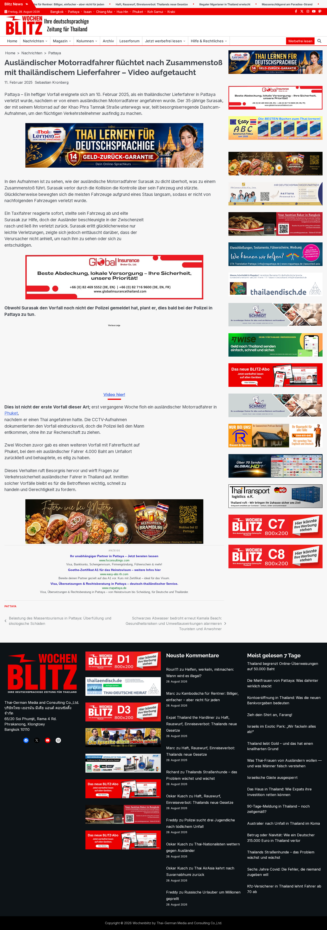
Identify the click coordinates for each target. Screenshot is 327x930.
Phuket (138, 12)
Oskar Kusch (177, 796)
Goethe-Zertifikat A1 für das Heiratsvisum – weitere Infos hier (114, 570)
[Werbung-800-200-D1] (123, 669)
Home (12, 41)
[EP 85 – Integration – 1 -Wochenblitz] (123, 745)
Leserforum (129, 41)
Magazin (60, 41)
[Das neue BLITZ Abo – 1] (275, 385)
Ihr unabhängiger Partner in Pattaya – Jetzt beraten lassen (114, 556)
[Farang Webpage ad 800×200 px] (275, 234)
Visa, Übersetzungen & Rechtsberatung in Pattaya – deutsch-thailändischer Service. (114, 583)
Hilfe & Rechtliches (207, 41)
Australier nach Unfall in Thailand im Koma (283, 823)
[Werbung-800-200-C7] (275, 536)
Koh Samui (155, 12)
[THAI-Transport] (275, 506)
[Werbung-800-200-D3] (123, 720)
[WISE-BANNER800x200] (275, 355)
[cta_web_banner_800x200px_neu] (275, 264)
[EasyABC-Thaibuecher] (275, 138)
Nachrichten (33, 41)
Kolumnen (85, 41)
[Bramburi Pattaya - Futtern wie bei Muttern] (114, 542)
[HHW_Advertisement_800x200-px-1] (123, 771)
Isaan (88, 12)
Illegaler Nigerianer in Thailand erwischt (204, 4)
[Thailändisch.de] (123, 694)
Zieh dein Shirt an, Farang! (269, 715)
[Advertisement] (114, 358)
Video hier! (114, 394)
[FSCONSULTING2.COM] (275, 204)
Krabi (171, 12)
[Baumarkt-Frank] (275, 446)
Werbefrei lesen (300, 41)
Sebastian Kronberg (52, 82)
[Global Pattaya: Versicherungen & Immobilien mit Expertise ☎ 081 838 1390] (114, 298)
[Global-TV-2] (275, 476)
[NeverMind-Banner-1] (275, 325)
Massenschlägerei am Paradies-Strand (266, 4)
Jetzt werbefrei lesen (163, 41)
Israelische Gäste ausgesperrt (272, 777)
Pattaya (73, 12)
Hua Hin (122, 12)
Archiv (108, 41)
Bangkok (57, 12)
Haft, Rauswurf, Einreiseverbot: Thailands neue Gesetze (131, 4)
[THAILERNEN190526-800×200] (114, 166)
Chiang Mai (104, 12)
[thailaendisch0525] (275, 295)
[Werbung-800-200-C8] (275, 567)
